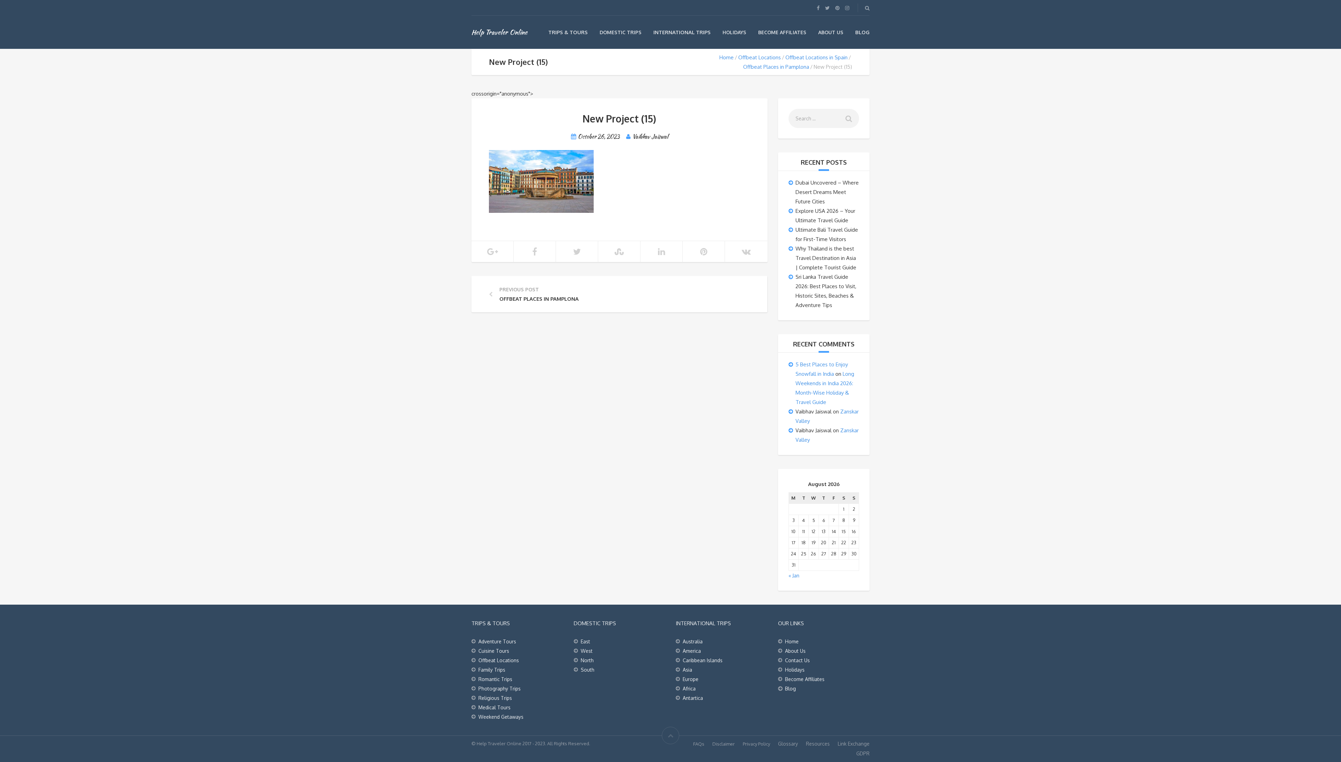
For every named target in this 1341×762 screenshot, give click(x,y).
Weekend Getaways (500, 717)
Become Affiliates (782, 32)
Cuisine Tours (493, 651)
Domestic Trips (621, 32)
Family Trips (491, 670)
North (587, 660)
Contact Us (797, 660)
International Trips (682, 32)
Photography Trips (499, 689)
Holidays (734, 32)
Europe (690, 679)
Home (726, 57)
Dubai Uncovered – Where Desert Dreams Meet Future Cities (827, 192)
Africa (689, 689)
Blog (862, 32)
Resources (818, 744)
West (587, 651)
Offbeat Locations (759, 57)
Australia (693, 641)
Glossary (788, 744)
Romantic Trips (495, 679)
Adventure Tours (497, 641)
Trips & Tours (568, 32)
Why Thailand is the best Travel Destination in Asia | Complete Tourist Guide (826, 258)
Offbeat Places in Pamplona (776, 67)
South (587, 670)
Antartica (693, 698)
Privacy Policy (756, 744)
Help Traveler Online (499, 32)
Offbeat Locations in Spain (816, 57)
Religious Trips (495, 698)
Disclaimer (723, 744)
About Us (830, 32)
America (692, 651)
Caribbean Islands (703, 660)
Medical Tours (494, 707)
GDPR (863, 753)
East (585, 641)
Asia (687, 670)
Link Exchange (854, 744)
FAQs (698, 744)
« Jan (794, 575)
